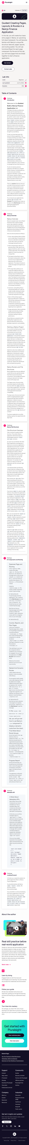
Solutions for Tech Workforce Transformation (13, 1060)
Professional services (7, 1087)
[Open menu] (26, 2)
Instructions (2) (14, 619)
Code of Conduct (21, 1140)
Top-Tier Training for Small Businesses (11, 1056)
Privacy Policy (13, 1140)
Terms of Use (6, 1140)
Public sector (18, 1109)
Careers (4, 1097)
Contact (4, 1073)
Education (18, 1095)
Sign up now (6, 1122)
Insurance (17, 1104)
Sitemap (4, 1080)
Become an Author (19, 1075)
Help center (5, 1075)
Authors (17, 1085)
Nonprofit (17, 1106)
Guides (17, 1073)
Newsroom (4, 1100)
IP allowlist (4, 1078)
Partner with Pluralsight (21, 1078)
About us (4, 1095)
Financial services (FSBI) (19, 1098)
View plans (4, 1085)
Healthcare (18, 1102)
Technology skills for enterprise (9, 1058)
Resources (4, 1102)
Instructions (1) (14, 594)
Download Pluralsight (7, 1082)
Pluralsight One (19, 1082)
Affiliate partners (19, 1080)
